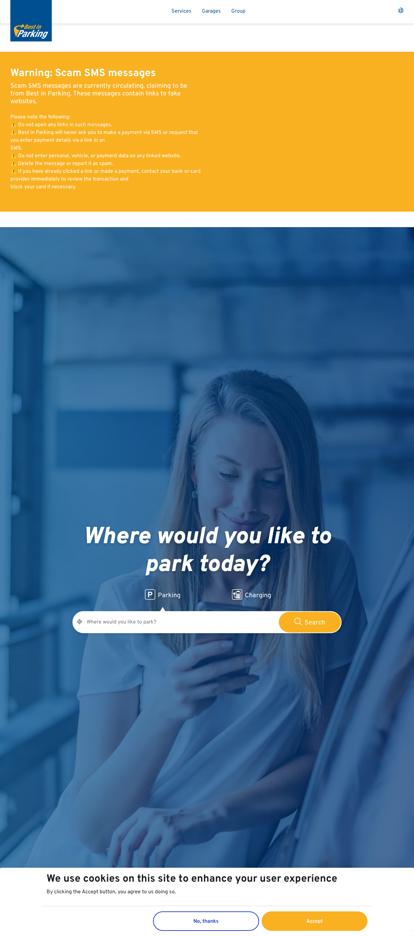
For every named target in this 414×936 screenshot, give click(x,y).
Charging (258, 595)
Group (238, 11)
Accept (314, 921)
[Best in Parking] (31, 20)
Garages (211, 11)
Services (181, 11)
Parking (169, 595)
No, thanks (206, 921)
